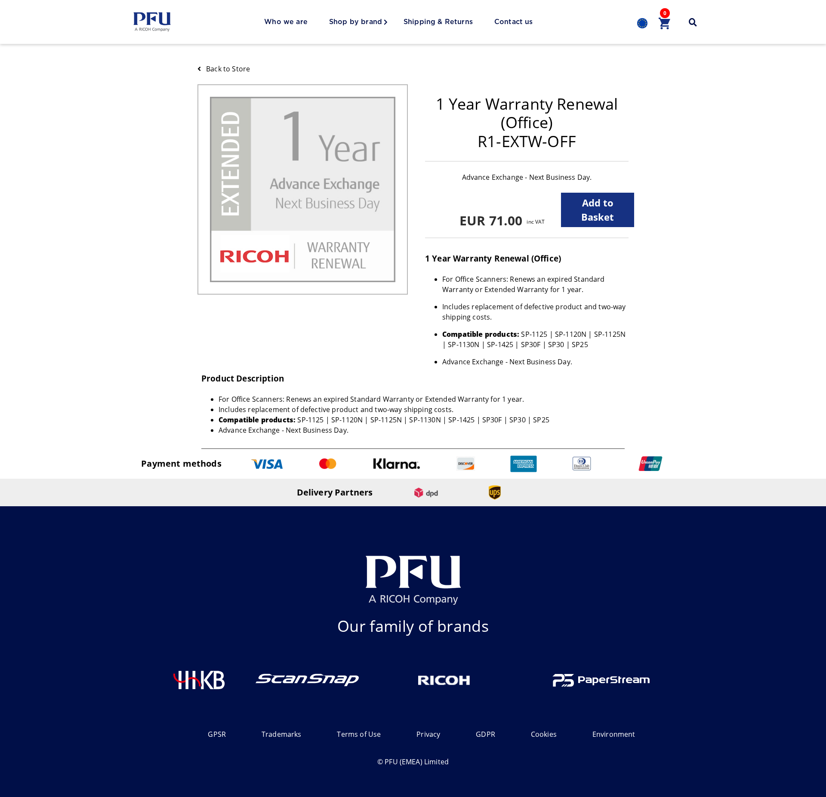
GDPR (485, 734)
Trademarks (282, 734)
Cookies (544, 734)
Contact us (513, 21)
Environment (613, 734)
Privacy (428, 734)
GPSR (217, 734)
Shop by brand (355, 21)
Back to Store (228, 69)
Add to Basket (597, 209)
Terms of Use (359, 734)
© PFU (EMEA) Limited (413, 761)
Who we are (286, 21)
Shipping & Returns (438, 21)
